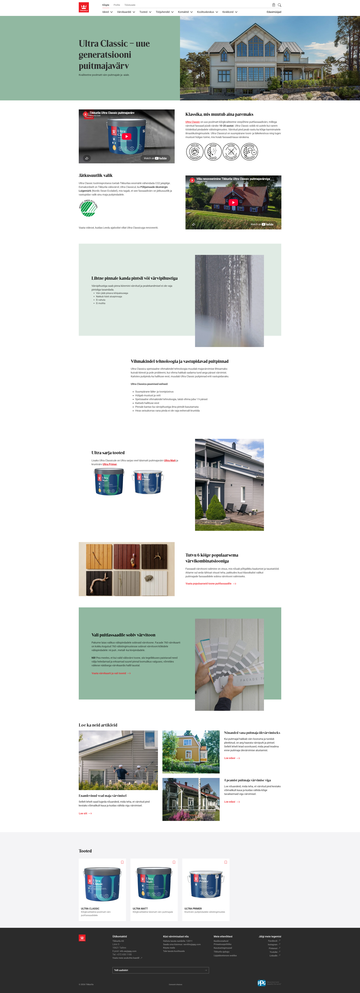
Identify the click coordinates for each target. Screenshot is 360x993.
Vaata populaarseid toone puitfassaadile (208, 583)
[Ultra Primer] (207, 890)
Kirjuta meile (169, 948)
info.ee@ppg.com (128, 951)
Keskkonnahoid (221, 941)
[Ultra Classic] (103, 890)
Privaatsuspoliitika (222, 944)
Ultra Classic (192, 121)
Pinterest (273, 948)
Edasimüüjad (274, 12)
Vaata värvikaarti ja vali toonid (109, 673)
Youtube (273, 952)
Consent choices (175, 984)
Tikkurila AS (118, 941)
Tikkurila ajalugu (221, 951)
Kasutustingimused (223, 948)
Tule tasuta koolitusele (174, 951)
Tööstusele (129, 5)
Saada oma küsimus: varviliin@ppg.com (182, 944)
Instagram (272, 944)
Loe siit (83, 813)
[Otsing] (279, 5)
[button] (274, 5)
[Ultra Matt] (155, 890)
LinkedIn (273, 955)
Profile (117, 5)
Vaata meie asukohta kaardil (125, 958)
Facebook (272, 941)
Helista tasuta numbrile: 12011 (178, 941)
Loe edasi (229, 758)
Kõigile (105, 5)
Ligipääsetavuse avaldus (225, 955)
